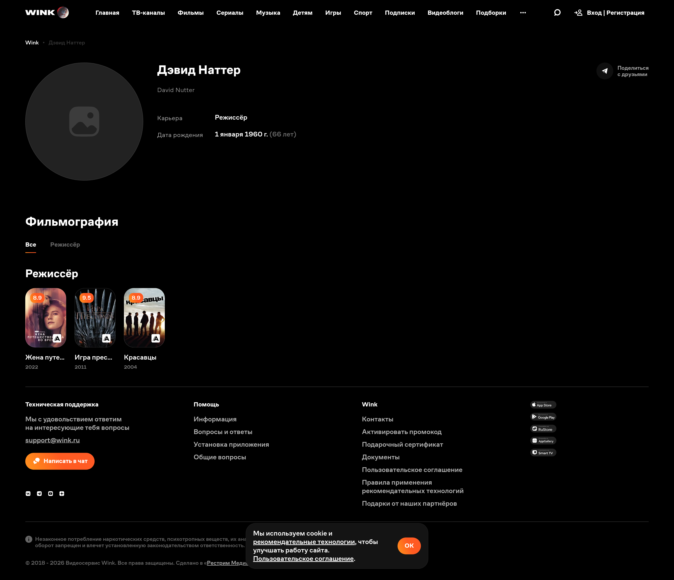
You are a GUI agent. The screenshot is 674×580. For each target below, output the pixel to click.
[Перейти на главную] (47, 12)
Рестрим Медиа (228, 563)
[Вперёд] (661, 317)
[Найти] (557, 12)
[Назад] (12, 317)
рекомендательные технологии (304, 542)
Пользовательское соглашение (303, 558)
